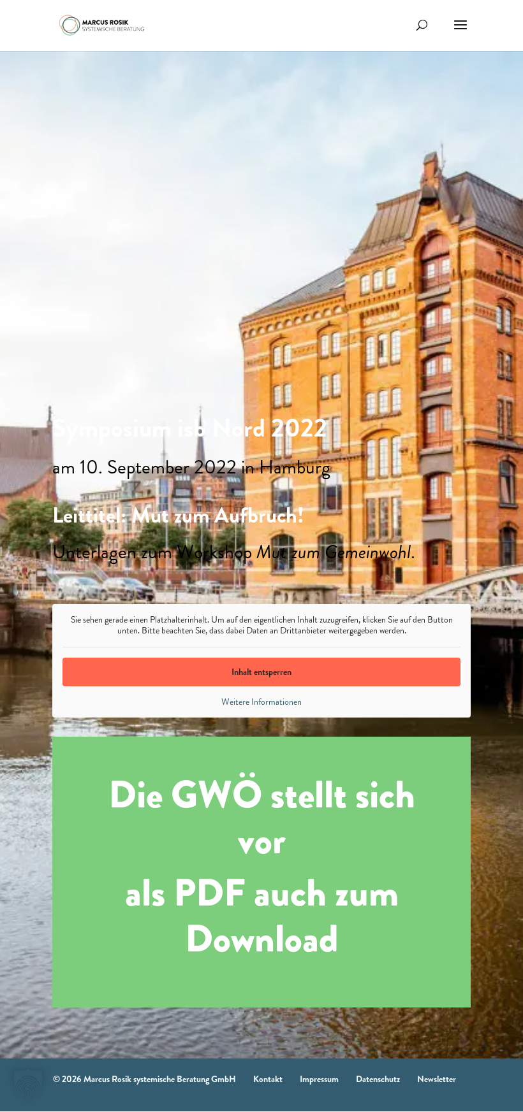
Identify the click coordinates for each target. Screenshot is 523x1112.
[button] (28, 1084)
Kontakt (268, 1078)
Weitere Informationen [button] (261, 702)
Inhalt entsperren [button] (261, 671)
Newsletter (436, 1078)
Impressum (319, 1078)
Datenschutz (378, 1078)
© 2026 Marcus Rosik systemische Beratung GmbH (144, 1078)
